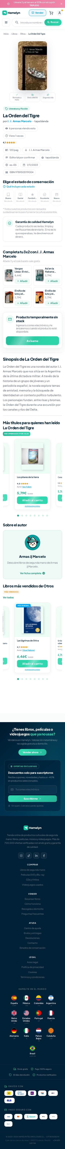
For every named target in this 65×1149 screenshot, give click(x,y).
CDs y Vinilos (32, 879)
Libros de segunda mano (32, 869)
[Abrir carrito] (51, 13)
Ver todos (8, 597)
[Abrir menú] (6, 22)
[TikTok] (29, 855)
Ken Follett (27, 487)
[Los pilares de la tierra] (32, 456)
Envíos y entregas (32, 933)
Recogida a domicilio (33, 909)
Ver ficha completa (30, 573)
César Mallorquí (29, 650)
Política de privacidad (32, 967)
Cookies (32, 972)
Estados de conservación (33, 947)
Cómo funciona (33, 903)
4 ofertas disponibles (32, 506)
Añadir (24, 281)
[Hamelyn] (11, 12)
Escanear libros (32, 899)
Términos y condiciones (32, 977)
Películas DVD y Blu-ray (32, 874)
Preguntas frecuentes (32, 913)
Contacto (32, 943)
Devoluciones (32, 938)
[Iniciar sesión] (59, 13)
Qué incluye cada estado (20, 186)
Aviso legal (32, 962)
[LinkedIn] (36, 855)
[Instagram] (21, 855)
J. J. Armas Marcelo (19, 121)
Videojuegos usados (32, 884)
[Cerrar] (61, 3)
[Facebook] (44, 855)
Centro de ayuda (32, 928)
